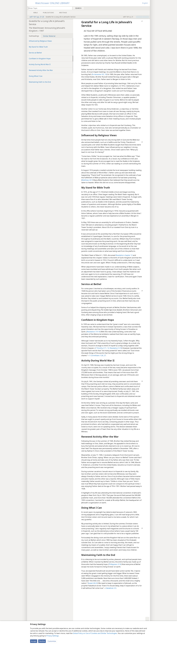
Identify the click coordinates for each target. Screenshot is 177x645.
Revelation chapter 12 (124, 255)
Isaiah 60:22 (92, 583)
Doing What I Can (35, 76)
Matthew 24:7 (87, 180)
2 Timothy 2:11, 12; (102, 348)
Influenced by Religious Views (40, 41)
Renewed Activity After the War (41, 70)
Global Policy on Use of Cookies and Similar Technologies (95, 633)
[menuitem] (147, 8)
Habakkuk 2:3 (111, 588)
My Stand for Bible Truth (38, 47)
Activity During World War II (39, 64)
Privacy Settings (52, 636)
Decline (42, 641)
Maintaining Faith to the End (40, 82)
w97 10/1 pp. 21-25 (37, 17)
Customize (52, 641)
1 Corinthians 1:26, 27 (97, 355)
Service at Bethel (35, 53)
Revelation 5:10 (115, 348)
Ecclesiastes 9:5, (98, 74)
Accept (33, 641)
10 (105, 74)
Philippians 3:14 (115, 564)
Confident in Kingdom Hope (39, 58)
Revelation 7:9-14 (93, 332)
